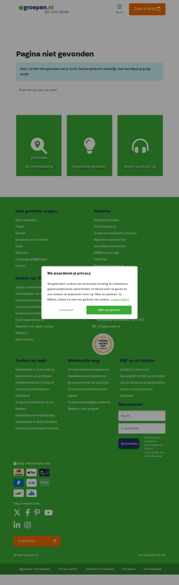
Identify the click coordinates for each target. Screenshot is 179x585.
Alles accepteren (109, 310)
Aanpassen (66, 310)
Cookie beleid (120, 299)
